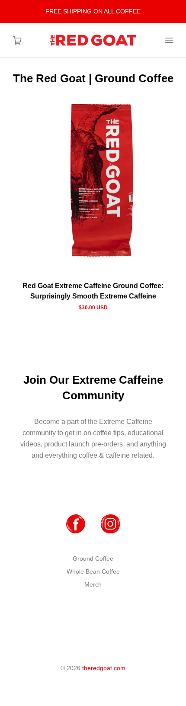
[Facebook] (76, 524)
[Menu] (169, 40)
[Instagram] (110, 524)
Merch (93, 584)
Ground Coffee (93, 558)
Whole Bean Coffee (93, 571)
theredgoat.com (103, 667)
